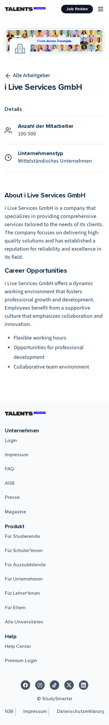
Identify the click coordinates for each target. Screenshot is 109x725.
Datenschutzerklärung (81, 711)
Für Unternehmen (24, 579)
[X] (69, 685)
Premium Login (21, 661)
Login (11, 440)
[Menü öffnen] (100, 9)
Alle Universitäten (24, 622)
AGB (10, 483)
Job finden (77, 8)
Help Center (18, 646)
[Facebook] (25, 685)
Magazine (15, 512)
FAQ (9, 469)
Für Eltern (15, 608)
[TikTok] (54, 685)
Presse (12, 497)
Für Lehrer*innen (22, 593)
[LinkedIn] (83, 685)
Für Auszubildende (25, 565)
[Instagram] (40, 685)
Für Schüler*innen (24, 551)
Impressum (16, 455)
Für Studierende (22, 536)
